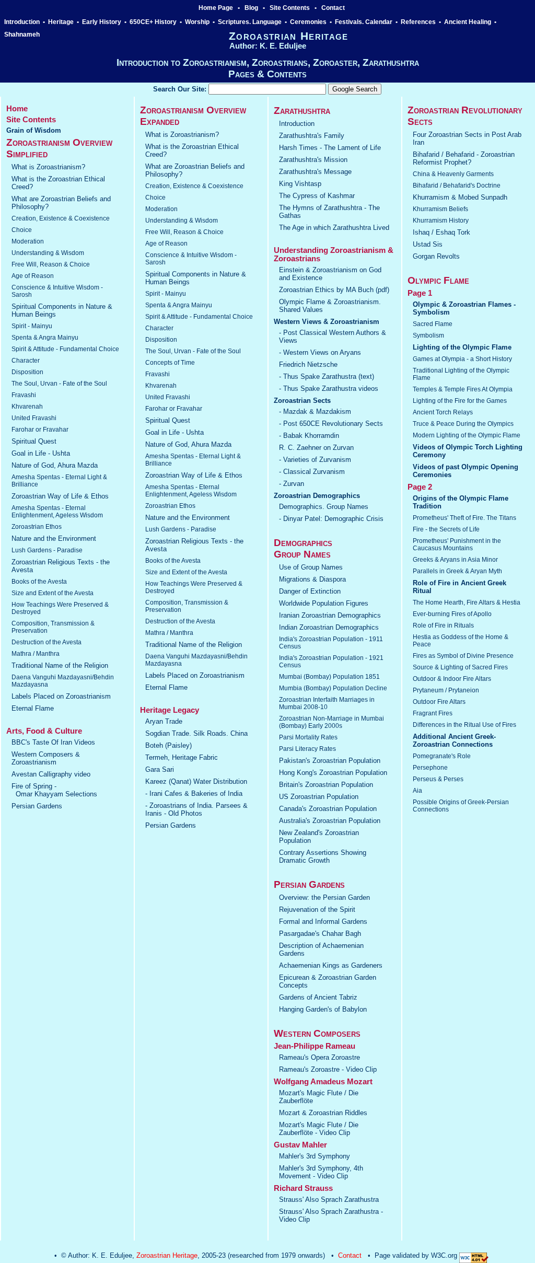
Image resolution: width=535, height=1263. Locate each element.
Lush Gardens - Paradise (47, 550)
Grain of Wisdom (33, 130)
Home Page (216, 7)
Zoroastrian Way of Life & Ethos (60, 496)
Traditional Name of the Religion (59, 665)
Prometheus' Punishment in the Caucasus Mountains (457, 544)
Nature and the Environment (53, 538)
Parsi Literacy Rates (307, 748)
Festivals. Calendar (363, 22)
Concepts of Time (170, 362)
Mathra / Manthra (35, 653)
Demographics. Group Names (323, 507)
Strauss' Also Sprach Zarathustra (329, 1199)
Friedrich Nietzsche (308, 364)
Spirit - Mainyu (31, 326)
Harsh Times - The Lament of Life (330, 148)
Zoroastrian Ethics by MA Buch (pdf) (334, 290)
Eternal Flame (32, 708)
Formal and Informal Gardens (323, 921)
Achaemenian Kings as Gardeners (330, 965)
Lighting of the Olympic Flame (462, 347)
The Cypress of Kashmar (317, 196)
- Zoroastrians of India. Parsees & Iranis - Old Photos (196, 809)
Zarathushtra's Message (315, 172)
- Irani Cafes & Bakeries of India (193, 793)
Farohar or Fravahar (39, 429)
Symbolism (428, 335)
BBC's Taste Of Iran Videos (53, 742)
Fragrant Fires (432, 713)
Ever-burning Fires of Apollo (452, 614)
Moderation (27, 241)
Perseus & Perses (438, 779)
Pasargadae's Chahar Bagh (320, 933)
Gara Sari (159, 769)
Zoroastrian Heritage (166, 1255)
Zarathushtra (302, 110)
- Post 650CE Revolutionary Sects (331, 423)
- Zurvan (291, 484)
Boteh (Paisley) (168, 745)
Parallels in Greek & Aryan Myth (457, 571)
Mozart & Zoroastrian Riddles (323, 1113)
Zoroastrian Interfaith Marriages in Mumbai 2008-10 (327, 703)
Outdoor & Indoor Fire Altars (452, 678)
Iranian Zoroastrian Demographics (330, 615)
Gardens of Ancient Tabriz (318, 997)
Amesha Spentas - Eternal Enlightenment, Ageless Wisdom (57, 511)
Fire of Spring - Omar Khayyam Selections (54, 790)
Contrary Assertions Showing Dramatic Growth (322, 856)
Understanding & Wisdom (47, 253)
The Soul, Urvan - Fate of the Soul (59, 383)
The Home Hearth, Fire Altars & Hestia (466, 602)
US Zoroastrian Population (318, 797)
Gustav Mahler (300, 1145)
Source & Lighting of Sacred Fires (460, 667)
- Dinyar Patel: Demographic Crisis (331, 519)
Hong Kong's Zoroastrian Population (333, 773)
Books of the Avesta (39, 581)
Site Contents (290, 7)
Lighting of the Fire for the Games (460, 400)
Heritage (61, 22)
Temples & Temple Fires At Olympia (463, 389)
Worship (197, 22)
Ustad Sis (428, 244)
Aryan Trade (163, 721)
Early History (101, 22)
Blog (251, 7)
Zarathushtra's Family (311, 136)
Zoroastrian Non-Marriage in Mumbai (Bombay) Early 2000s (331, 722)
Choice (21, 230)
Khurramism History (441, 220)
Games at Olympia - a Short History (462, 359)
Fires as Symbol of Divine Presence (463, 655)
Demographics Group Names (303, 548)
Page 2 (420, 487)
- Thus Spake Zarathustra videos (328, 388)
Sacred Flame (432, 324)
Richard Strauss (303, 1188)
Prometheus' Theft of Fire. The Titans (464, 518)
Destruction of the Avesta (46, 642)
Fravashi (23, 395)
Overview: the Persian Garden (324, 897)
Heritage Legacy (169, 710)
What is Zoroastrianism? (48, 167)
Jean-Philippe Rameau (314, 1046)
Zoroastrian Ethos (36, 526)
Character (25, 360)
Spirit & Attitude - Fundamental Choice (65, 349)
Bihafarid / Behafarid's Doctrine (457, 185)
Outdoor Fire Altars (439, 701)
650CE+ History (153, 22)
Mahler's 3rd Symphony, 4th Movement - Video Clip (321, 1172)
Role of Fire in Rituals (443, 625)
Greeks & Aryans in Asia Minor (455, 559)
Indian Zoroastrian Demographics (329, 627)
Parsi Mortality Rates (308, 737)
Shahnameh (22, 34)
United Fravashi (33, 418)
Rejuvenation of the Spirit (317, 909)
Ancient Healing (467, 22)
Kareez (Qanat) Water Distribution (196, 781)
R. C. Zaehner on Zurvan (316, 447)
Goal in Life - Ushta (40, 453)
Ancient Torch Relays (443, 412)
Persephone (430, 767)
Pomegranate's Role (442, 756)
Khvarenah (27, 406)
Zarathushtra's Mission (313, 160)
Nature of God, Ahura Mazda (54, 465)
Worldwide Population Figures (323, 603)
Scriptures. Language (250, 22)
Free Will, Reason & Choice (50, 264)
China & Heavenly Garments (453, 174)
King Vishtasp (300, 184)
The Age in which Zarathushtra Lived (334, 227)
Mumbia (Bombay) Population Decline (333, 688)
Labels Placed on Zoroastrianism (61, 696)
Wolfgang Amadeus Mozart (323, 1081)
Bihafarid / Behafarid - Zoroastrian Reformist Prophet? (464, 158)
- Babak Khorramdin (309, 435)
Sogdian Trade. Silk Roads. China (196, 733)
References (418, 22)
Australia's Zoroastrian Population (329, 821)
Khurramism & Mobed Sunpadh (460, 197)
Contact (333, 7)
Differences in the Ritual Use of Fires (464, 724)
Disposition (27, 372)
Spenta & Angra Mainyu (44, 337)
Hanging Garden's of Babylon (323, 1009)
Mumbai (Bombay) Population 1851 (329, 676)
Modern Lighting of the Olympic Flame (466, 435)
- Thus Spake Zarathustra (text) (326, 376)
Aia (417, 790)
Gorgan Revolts (436, 256)
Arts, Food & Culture (44, 731)
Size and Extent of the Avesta (52, 593)
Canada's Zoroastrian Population (328, 809)
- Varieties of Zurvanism (315, 460)
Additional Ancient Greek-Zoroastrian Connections (454, 740)
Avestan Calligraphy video (50, 774)
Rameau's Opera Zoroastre (319, 1057)
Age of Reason (32, 276)
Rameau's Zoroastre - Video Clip (328, 1069)
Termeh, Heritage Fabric (181, 757)
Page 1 (420, 293)
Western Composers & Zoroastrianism (45, 758)
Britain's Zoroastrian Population (326, 785)
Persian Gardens (36, 806)
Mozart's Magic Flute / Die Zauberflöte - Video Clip (318, 1129)
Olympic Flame (438, 280)
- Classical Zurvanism (312, 472)
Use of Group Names (311, 567)
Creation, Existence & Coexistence (60, 218)
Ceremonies (308, 22)
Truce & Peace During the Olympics (463, 423)
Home (17, 109)
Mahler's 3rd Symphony (314, 1156)
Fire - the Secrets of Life (446, 529)
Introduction (22, 22)
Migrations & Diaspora (312, 579)
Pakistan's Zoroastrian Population (329, 760)
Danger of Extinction (310, 591)
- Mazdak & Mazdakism (315, 411)
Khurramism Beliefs (440, 209)
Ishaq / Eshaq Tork (441, 232)
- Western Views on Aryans (320, 352)
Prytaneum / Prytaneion (446, 690)
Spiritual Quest (33, 441)
